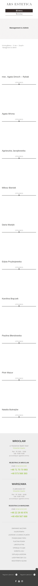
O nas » (15, 45)
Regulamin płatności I (8, 575)
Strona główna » (7, 45)
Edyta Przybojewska (12, 261)
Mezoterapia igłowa (19, 561)
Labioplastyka (19, 545)
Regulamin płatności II (26, 575)
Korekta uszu (19, 551)
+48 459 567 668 (19, 516)
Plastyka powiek (19, 541)
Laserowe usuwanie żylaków (19, 535)
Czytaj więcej (19, 82)
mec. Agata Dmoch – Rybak (15, 77)
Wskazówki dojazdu (19, 448)
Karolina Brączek (10, 298)
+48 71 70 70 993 (19, 470)
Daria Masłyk (8, 224)
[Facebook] (16, 581)
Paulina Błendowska (12, 335)
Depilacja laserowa (19, 554)
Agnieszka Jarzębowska (13, 151)
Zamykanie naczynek (19, 528)
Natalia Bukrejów (10, 409)
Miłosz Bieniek (9, 187)
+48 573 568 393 (19, 473)
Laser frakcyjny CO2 (19, 558)
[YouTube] (19, 581)
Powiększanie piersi (19, 538)
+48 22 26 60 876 (19, 513)
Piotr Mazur (7, 372)
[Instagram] (22, 581)
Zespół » (21, 45)
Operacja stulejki (19, 548)
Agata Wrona (8, 114)
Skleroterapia (19, 532)
